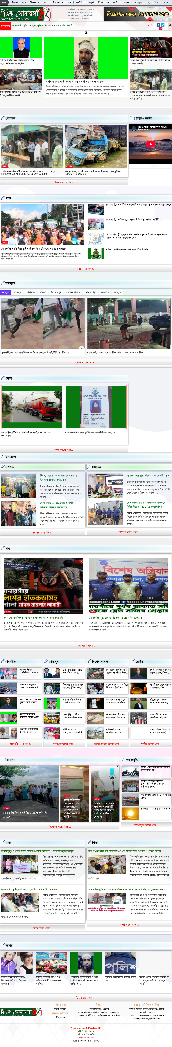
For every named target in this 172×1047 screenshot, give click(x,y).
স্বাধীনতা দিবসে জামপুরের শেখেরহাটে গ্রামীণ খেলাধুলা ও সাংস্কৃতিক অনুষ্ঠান (72, 730)
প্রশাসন (10, 464)
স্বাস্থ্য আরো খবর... (42, 925)
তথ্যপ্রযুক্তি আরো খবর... (146, 821)
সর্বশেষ (5, 167)
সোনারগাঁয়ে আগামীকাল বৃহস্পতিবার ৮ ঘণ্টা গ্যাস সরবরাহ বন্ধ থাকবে (138, 204)
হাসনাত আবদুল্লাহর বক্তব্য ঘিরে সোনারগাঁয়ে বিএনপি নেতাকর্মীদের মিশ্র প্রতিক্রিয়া (30, 685)
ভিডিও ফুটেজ (144, 118)
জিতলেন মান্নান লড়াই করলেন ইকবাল (29, 727)
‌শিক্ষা (95, 839)
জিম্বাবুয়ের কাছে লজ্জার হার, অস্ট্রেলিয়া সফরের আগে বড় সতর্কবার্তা (73, 684)
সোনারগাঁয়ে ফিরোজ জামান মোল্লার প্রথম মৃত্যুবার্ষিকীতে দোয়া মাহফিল (17, 62)
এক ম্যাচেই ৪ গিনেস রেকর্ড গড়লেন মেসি (72, 698)
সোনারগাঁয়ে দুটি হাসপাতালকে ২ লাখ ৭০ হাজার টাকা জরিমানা (29, 886)
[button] (152, 25)
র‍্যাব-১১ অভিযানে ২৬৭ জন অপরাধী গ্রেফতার (127, 249)
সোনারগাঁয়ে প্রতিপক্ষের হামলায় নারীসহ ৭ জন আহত (74, 82)
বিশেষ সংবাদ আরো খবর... (107, 740)
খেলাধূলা (54, 658)
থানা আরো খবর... (86, 642)
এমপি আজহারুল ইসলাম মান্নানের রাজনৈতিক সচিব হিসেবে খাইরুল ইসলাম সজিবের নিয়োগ (160, 671)
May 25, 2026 (100, 818)
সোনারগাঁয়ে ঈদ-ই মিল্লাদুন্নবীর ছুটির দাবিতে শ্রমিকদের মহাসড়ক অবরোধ (33, 249)
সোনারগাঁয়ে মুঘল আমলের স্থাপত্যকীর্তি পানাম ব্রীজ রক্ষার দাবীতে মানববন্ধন (153, 780)
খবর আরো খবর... (86, 269)
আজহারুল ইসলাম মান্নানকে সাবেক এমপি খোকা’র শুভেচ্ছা (29, 713)
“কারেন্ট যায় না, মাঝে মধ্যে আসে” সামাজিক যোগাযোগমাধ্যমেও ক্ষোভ (117, 699)
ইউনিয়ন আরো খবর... (86, 362)
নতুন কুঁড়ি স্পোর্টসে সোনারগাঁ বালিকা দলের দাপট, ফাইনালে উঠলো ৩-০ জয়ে (73, 715)
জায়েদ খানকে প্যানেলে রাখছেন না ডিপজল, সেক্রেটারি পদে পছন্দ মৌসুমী (84, 977)
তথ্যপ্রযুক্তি (132, 757)
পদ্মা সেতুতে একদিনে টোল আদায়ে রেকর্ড (156, 793)
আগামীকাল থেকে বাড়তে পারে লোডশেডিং (160, 683)
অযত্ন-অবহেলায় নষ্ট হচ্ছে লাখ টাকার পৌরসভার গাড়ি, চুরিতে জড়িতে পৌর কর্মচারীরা (93, 173)
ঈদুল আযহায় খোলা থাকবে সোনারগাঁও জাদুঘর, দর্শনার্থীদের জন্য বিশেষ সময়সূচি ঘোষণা (104, 806)
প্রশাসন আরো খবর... (42, 529)
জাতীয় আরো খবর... (151, 740)
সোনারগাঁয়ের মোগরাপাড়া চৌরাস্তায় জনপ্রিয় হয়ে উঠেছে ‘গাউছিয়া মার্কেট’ (46, 25)
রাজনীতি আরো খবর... (21, 740)
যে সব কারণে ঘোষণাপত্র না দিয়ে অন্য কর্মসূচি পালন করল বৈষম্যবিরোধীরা (160, 730)
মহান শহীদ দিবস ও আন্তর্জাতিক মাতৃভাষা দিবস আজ (158, 713)
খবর (8, 198)
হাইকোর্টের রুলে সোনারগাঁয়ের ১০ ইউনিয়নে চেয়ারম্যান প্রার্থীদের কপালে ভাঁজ (116, 730)
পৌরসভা (11, 118)
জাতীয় (140, 658)
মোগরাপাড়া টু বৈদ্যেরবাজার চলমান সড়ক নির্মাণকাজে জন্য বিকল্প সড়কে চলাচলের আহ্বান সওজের (137, 236)
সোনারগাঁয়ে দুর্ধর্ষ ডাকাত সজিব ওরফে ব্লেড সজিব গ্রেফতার (115, 614)
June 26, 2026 (29, 818)
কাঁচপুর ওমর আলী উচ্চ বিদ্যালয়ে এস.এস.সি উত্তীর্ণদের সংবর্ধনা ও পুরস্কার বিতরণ (124, 847)
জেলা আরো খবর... (64, 446)
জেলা (9, 378)
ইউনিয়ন (10, 283)
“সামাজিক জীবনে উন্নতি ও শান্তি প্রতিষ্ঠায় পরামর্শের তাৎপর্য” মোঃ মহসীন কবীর (15, 977)
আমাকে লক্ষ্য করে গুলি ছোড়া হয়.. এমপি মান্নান (148, 472)
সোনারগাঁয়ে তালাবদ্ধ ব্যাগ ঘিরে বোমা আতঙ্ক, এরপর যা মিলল (115, 352)
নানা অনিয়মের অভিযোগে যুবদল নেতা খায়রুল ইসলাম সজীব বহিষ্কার (30, 698)
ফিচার (9, 942)
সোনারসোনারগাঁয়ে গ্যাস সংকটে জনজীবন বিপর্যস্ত (117, 668)
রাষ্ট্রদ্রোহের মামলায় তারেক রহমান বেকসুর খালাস (159, 699)
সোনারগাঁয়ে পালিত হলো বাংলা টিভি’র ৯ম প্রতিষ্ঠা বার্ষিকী (132, 219)
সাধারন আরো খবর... (129, 528)
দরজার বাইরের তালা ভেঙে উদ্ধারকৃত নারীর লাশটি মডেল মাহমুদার (117, 977)
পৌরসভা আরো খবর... (64, 182)
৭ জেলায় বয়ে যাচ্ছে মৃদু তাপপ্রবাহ (155, 805)
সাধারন (96, 464)
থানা (8, 545)
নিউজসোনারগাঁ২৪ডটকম (12, 818)
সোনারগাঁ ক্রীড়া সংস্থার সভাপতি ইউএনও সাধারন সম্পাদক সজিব (73, 669)
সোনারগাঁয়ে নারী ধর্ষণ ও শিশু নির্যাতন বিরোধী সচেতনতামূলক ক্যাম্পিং (152, 977)
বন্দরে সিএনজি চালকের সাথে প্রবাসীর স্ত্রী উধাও (85, 432)
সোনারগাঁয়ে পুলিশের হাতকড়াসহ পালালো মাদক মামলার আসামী (33, 614)
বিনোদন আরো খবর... (60, 823)
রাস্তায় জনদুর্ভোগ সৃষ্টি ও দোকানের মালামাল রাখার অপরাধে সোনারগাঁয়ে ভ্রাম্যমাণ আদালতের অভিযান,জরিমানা (150, 95)
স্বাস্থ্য (8, 839)
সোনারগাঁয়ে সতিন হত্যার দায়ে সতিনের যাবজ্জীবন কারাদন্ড (26, 432)
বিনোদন (10, 757)
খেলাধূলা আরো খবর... (64, 740)
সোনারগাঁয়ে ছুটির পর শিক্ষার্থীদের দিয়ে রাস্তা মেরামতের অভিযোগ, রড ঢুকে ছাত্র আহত (126, 886)
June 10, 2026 (70, 818)
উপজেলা (11, 454)
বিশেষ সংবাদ (100, 658)
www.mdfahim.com (86, 1034)
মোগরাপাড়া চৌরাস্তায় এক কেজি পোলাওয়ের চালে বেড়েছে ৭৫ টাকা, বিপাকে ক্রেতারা (116, 715)
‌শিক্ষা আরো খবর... (129, 921)
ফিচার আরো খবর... (86, 994)
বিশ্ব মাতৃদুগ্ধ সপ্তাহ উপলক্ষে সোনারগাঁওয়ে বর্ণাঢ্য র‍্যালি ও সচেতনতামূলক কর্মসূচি (37, 847)
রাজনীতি (10, 658)
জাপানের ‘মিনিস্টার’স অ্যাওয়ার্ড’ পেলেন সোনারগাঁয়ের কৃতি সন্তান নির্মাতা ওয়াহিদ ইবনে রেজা (74, 806)
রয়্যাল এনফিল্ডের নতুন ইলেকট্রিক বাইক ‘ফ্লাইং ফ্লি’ (155, 765)
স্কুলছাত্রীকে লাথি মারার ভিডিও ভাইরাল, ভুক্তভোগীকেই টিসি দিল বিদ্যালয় (35, 352)
